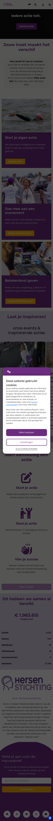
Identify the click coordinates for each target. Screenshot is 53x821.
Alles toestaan (26, 432)
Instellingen (26, 442)
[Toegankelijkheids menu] (50, 818)
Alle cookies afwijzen (26, 449)
